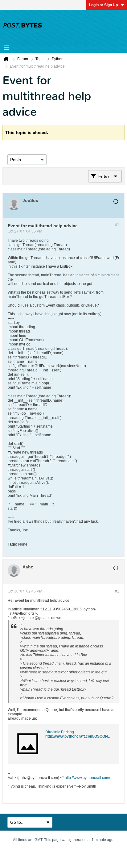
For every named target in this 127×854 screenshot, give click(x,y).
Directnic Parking (59, 732)
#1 (117, 225)
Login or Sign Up (103, 5)
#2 (117, 591)
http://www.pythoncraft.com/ (87, 778)
